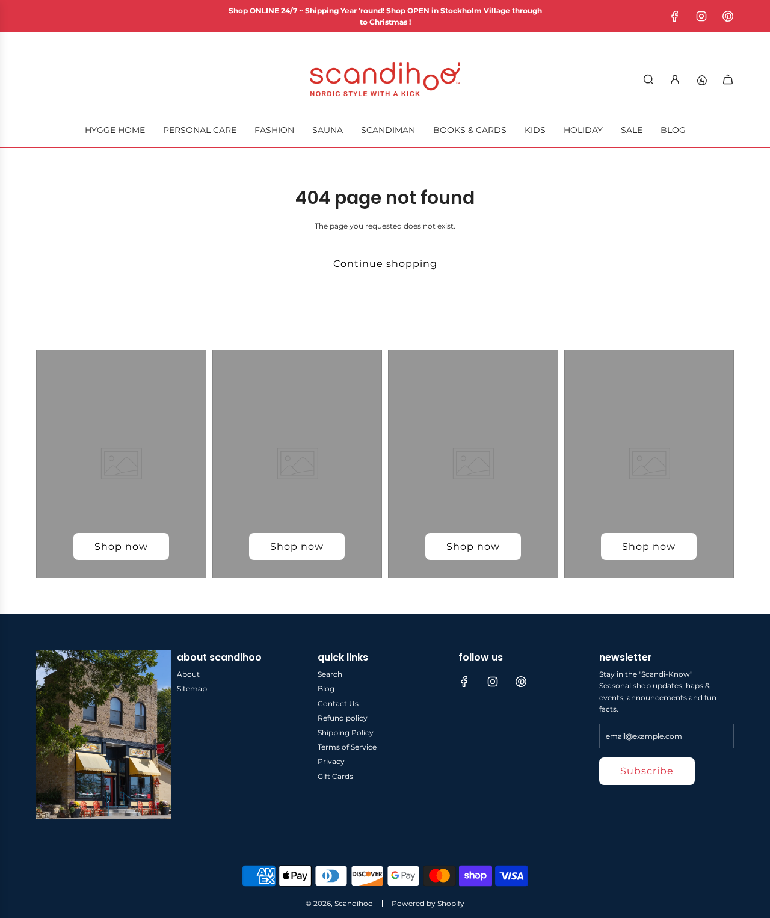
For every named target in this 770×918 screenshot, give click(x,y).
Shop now (121, 546)
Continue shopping (385, 264)
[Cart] (728, 79)
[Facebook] (675, 16)
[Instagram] (701, 16)
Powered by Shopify (428, 903)
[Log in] (675, 79)
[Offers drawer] (701, 79)
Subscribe (647, 771)
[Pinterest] (728, 16)
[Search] (648, 79)
